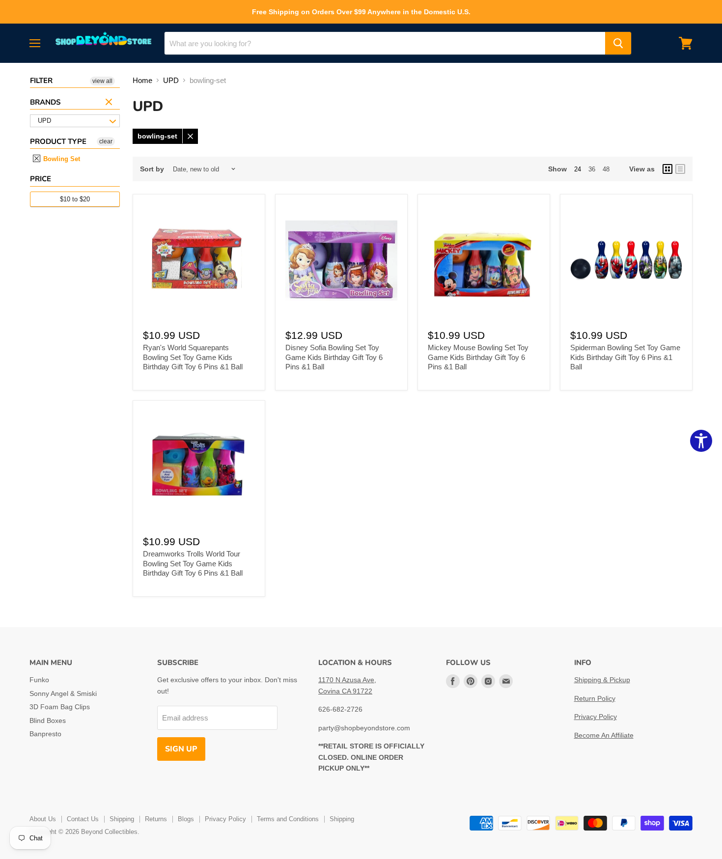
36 (591, 169)
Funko (39, 680)
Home (142, 80)
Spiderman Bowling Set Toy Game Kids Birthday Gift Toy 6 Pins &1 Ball (625, 357)
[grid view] (667, 169)
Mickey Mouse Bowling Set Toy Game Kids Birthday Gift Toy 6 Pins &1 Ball (478, 357)
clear (110, 103)
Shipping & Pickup (602, 680)
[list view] (680, 169)
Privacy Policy (595, 716)
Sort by (152, 169)
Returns (156, 819)
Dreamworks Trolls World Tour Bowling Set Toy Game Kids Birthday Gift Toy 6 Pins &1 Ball (193, 563)
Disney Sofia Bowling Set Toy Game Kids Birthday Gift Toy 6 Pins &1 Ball (334, 357)
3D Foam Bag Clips (59, 707)
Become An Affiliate (604, 735)
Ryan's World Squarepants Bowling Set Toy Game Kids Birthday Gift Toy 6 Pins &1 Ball (193, 357)
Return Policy (594, 698)
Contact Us (83, 819)
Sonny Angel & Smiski (63, 693)
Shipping (122, 819)
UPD (171, 80)
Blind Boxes (47, 720)
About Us (42, 819)
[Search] (618, 43)
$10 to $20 (75, 199)
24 (577, 169)
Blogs (186, 819)
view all (102, 81)
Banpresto (45, 734)
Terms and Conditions (288, 819)
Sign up (181, 749)
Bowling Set (60, 159)
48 (606, 169)
